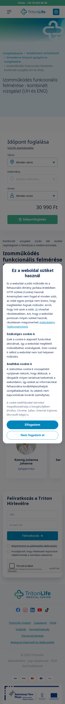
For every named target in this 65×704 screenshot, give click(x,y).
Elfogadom (32, 425)
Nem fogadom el (32, 435)
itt (36, 309)
